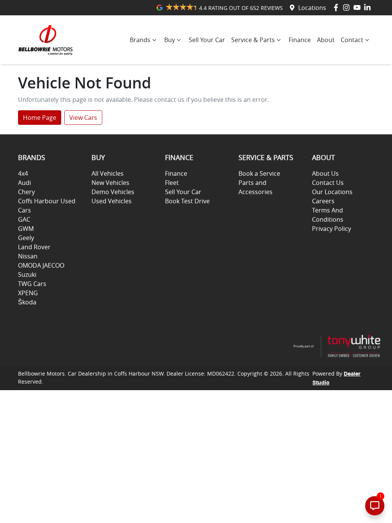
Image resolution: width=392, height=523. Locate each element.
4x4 (23, 173)
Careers (323, 201)
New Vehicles (110, 182)
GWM (26, 228)
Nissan (28, 256)
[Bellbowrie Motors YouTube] (358, 7)
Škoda (27, 302)
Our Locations (332, 192)
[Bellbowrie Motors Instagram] (348, 7)
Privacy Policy (331, 228)
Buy (169, 40)
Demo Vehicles (112, 192)
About (326, 40)
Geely (26, 238)
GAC (24, 219)
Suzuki (27, 274)
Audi (24, 182)
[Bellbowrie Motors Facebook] (337, 7)
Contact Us (328, 182)
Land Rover (34, 247)
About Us (325, 173)
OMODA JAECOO (41, 265)
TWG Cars (32, 283)
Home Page (39, 117)
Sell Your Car (207, 40)
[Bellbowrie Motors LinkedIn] (369, 7)
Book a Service (259, 173)
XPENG (28, 293)
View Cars (83, 117)
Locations (312, 7)
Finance (300, 40)
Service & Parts (253, 40)
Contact (352, 40)
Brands (140, 40)
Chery (26, 192)
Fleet (172, 182)
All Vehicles (107, 173)
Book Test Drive (187, 201)
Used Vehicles (111, 201)
